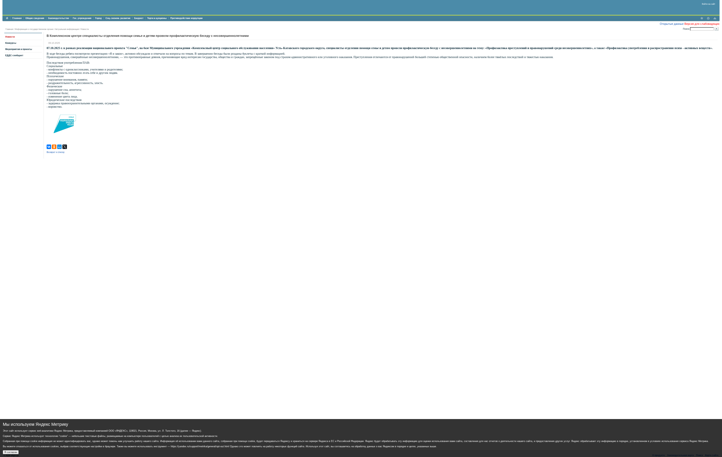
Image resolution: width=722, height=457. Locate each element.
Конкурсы (10, 43)
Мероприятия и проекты (18, 49)
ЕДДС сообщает (14, 55)
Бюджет (138, 18)
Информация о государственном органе (34, 29)
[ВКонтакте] (49, 147)
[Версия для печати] (708, 19)
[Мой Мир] (59, 147)
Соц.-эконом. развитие (117, 18)
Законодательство (58, 18)
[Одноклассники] (54, 147)
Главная (17, 18)
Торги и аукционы (157, 18)
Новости (85, 29)
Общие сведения (34, 18)
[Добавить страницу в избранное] (702, 19)
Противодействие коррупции (186, 18)
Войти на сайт (708, 4)
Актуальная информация (67, 29)
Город (98, 18)
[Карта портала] (715, 19)
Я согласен (10, 452)
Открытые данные (672, 23)
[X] (64, 147)
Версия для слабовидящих (702, 23)
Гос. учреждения (82, 18)
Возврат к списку (55, 152)
